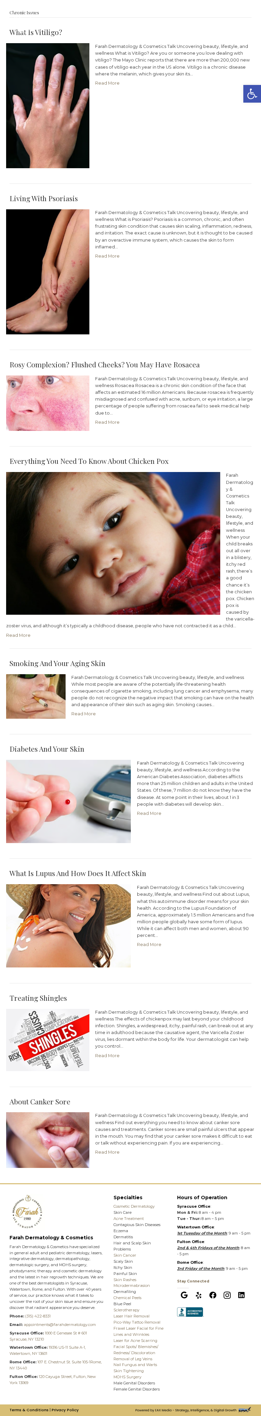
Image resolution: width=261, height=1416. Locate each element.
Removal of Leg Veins (133, 1359)
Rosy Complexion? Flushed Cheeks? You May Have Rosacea (105, 364)
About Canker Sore (40, 1101)
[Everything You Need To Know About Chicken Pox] (113, 543)
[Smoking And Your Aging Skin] (36, 695)
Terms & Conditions (29, 1410)
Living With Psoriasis (44, 198)
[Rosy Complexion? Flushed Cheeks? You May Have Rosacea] (47, 402)
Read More (107, 83)
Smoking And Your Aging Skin (57, 663)
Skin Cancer (125, 1255)
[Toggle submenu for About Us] (239, 14)
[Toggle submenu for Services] (179, 14)
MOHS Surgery (127, 1377)
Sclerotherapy (126, 1310)
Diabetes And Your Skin (47, 748)
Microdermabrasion (132, 1285)
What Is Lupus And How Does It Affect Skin (78, 873)
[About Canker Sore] (47, 1139)
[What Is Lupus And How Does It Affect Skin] (68, 925)
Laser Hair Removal (132, 1316)
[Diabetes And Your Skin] (68, 801)
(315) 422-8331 (38, 1316)
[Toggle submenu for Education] (210, 14)
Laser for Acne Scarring (135, 1340)
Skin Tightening (129, 1370)
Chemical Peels (127, 1297)
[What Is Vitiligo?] (47, 105)
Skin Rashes (125, 1279)
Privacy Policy (65, 1410)
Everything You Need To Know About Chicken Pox (89, 461)
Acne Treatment (129, 1218)
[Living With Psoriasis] (47, 271)
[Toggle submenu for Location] (112, 14)
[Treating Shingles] (47, 1039)
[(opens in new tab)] (190, 1311)
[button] (184, 1295)
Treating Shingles (38, 997)
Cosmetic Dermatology (134, 1206)
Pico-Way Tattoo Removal (137, 1322)
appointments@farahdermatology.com (60, 1324)
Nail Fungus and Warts (135, 1364)
